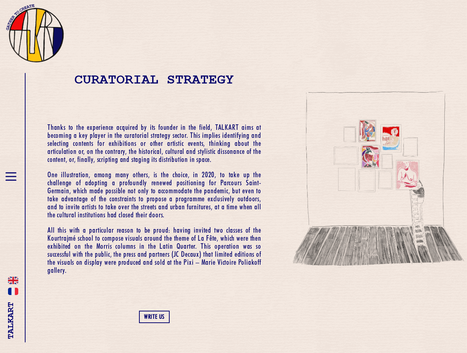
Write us (154, 316)
